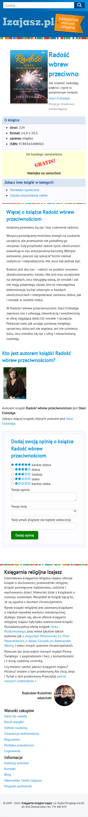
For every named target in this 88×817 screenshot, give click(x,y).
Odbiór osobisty (15, 728)
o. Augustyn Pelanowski (39, 636)
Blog (7, 774)
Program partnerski (18, 786)
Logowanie (12, 751)
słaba (35, 479)
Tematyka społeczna (24, 190)
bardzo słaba (40, 484)
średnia (36, 474)
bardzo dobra (41, 465)
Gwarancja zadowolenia (21, 733)
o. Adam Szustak (37, 641)
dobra (35, 469)
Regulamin (12, 739)
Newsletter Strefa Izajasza (23, 780)
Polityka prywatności (19, 745)
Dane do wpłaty (15, 716)
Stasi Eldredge (59, 98)
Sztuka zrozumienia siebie (29, 195)
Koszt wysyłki (14, 722)
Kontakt (10, 769)
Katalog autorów (16, 763)
